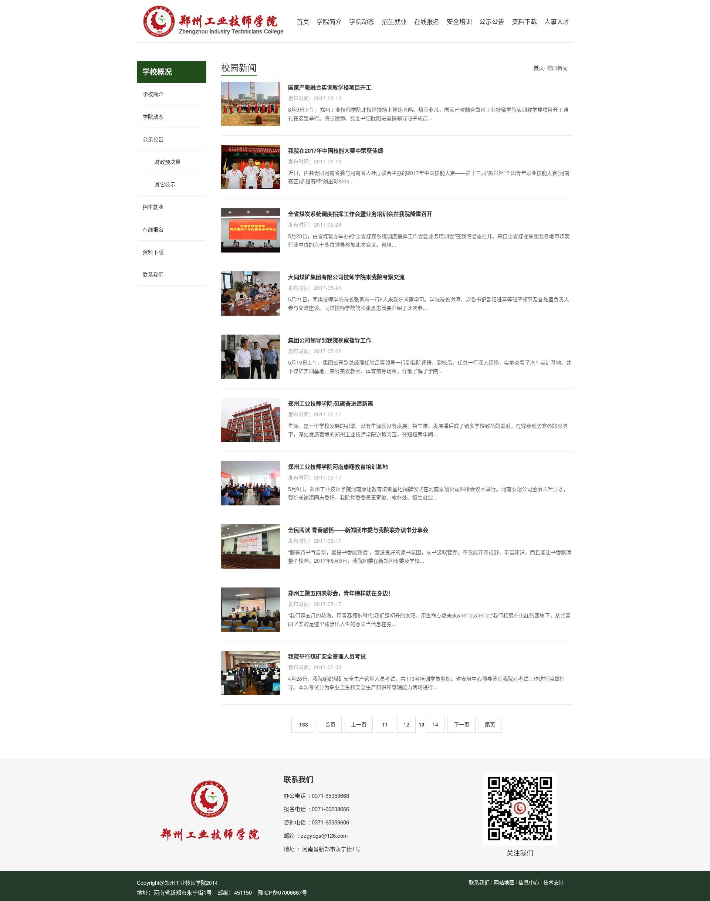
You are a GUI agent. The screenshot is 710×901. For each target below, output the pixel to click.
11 (385, 724)
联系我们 (153, 274)
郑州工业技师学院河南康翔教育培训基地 (338, 467)
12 (406, 724)
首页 (303, 21)
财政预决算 (161, 161)
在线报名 (426, 21)
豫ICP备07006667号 (282, 892)
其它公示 (159, 184)
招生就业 (394, 21)
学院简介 (329, 21)
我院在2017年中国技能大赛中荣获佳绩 (335, 150)
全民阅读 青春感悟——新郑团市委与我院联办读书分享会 (358, 530)
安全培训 (459, 21)
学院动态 (361, 21)
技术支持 (553, 882)
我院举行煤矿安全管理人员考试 (327, 656)
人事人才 (556, 21)
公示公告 (491, 21)
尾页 (490, 724)
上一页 (358, 724)
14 (435, 724)
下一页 (461, 724)
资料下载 (524, 21)
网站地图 (504, 882)
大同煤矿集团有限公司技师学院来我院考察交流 (346, 277)
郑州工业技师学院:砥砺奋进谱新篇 (330, 403)
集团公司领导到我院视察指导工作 (329, 340)
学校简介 (153, 94)
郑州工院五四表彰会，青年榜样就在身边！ (340, 593)
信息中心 (528, 882)
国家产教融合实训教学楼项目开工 (329, 87)
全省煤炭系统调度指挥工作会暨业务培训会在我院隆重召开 (360, 214)
